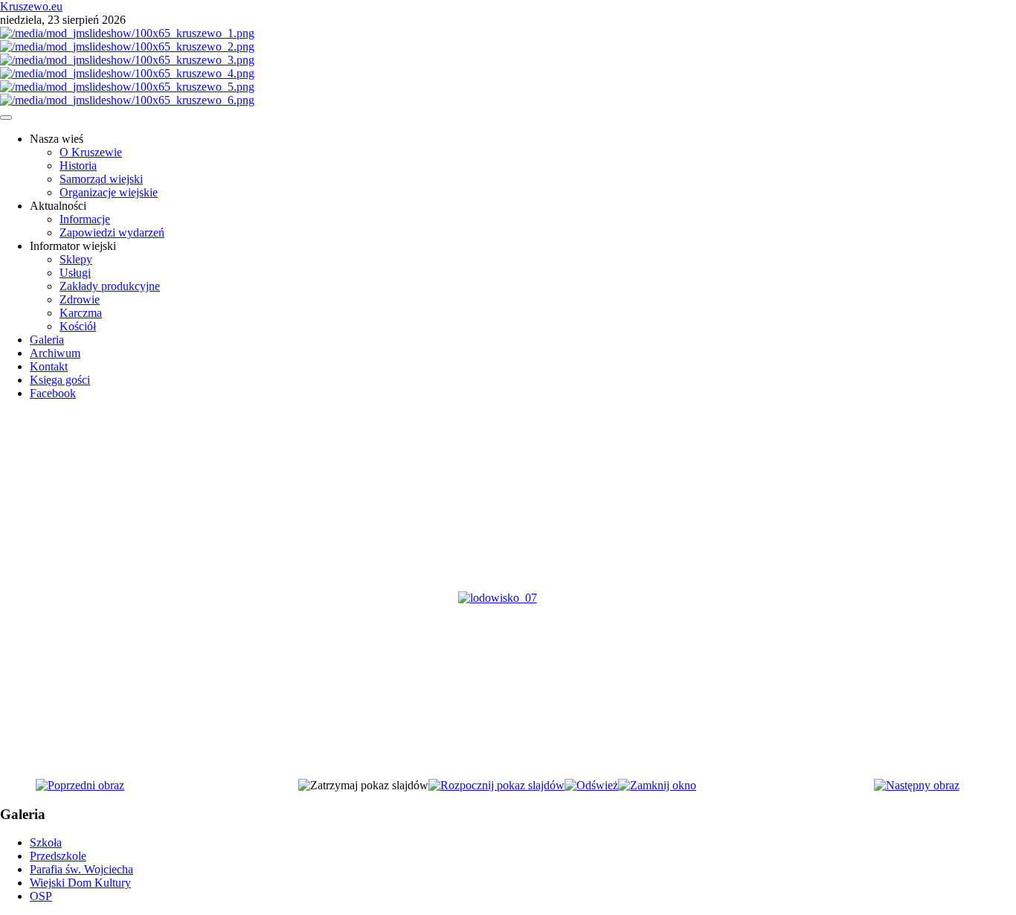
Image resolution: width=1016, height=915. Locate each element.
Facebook (53, 393)
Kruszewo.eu (31, 6)
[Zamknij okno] (657, 785)
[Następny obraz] (916, 785)
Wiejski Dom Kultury (80, 882)
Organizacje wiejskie (109, 192)
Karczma (81, 312)
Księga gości (60, 379)
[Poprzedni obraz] (80, 785)
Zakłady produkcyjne (110, 286)
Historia (78, 165)
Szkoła (46, 842)
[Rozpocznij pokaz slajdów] (496, 785)
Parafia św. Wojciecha (81, 869)
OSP (41, 896)
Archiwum (55, 353)
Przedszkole (58, 856)
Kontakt (49, 366)
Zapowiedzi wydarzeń (112, 232)
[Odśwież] (591, 785)
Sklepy (76, 259)
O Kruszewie (91, 152)
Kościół (78, 326)
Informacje (85, 219)
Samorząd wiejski (101, 179)
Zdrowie (80, 299)
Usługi (75, 272)
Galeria (47, 339)
